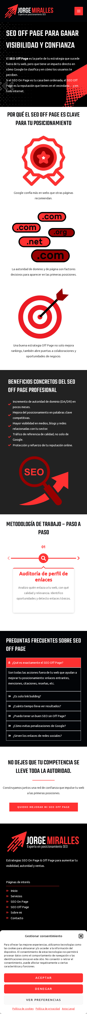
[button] (81, 936)
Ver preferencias (43, 1000)
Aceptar (43, 977)
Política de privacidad (48, 1008)
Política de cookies (23, 1008)
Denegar (43, 988)
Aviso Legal (68, 1008)
